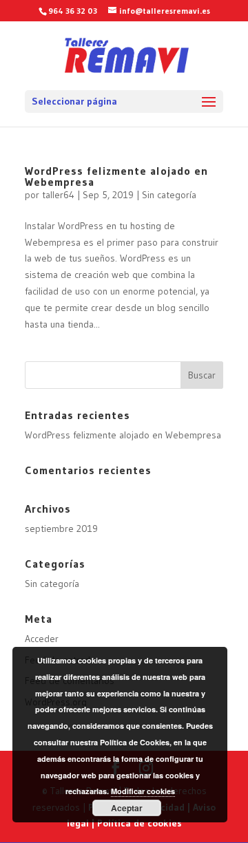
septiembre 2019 (61, 528)
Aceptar (127, 808)
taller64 (58, 195)
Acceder (42, 638)
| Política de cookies (136, 823)
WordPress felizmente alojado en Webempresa (116, 176)
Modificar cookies (143, 791)
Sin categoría (169, 195)
